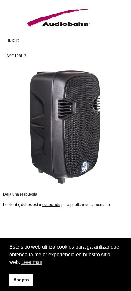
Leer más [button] (31, 262)
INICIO (13, 40)
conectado (51, 205)
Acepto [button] (21, 279)
